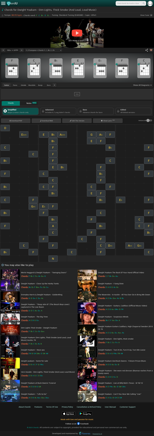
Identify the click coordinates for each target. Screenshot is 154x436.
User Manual (110, 407)
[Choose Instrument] (54, 85)
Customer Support (127, 407)
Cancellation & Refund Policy (89, 407)
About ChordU (25, 407)
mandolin (31, 85)
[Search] (143, 3)
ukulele (23, 85)
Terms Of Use (52, 407)
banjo (40, 85)
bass (49, 85)
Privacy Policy (67, 407)
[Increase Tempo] (22, 50)
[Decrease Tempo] (3, 50)
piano (15, 85)
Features (38, 407)
